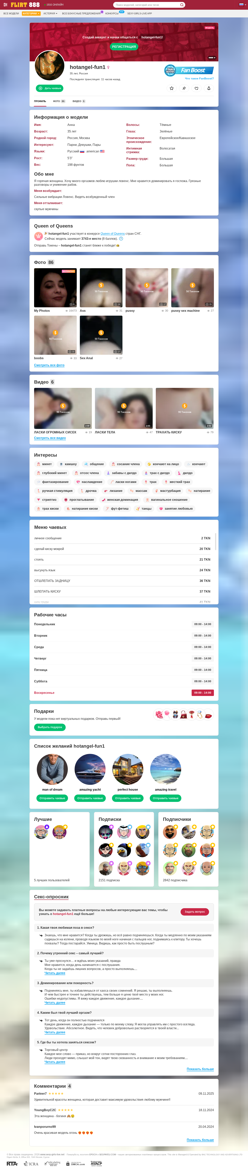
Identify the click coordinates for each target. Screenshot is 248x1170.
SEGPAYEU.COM (107, 1154)
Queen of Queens (113, 233)
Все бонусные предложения (81, 13)
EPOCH (93, 1154)
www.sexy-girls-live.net (52, 1154)
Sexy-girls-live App (139, 13)
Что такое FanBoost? (199, 78)
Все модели (11, 13)
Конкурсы (112, 13)
